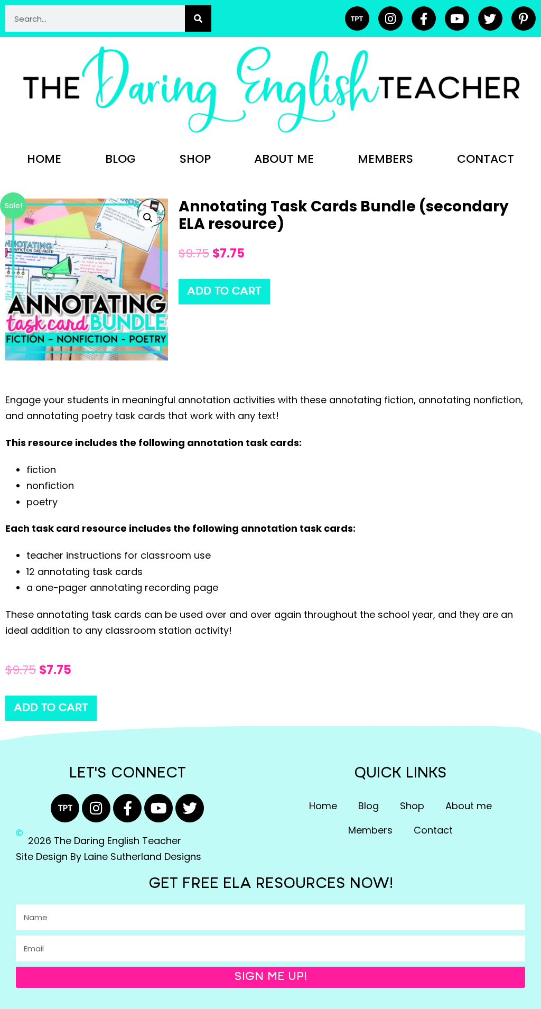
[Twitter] (490, 18)
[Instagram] (390, 18)
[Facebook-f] (424, 18)
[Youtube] (457, 18)
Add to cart (224, 291)
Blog (120, 159)
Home (44, 159)
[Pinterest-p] (523, 18)
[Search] (198, 18)
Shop (195, 159)
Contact (485, 159)
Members (385, 159)
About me (284, 159)
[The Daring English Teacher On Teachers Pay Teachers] (357, 18)
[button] (147, 217)
